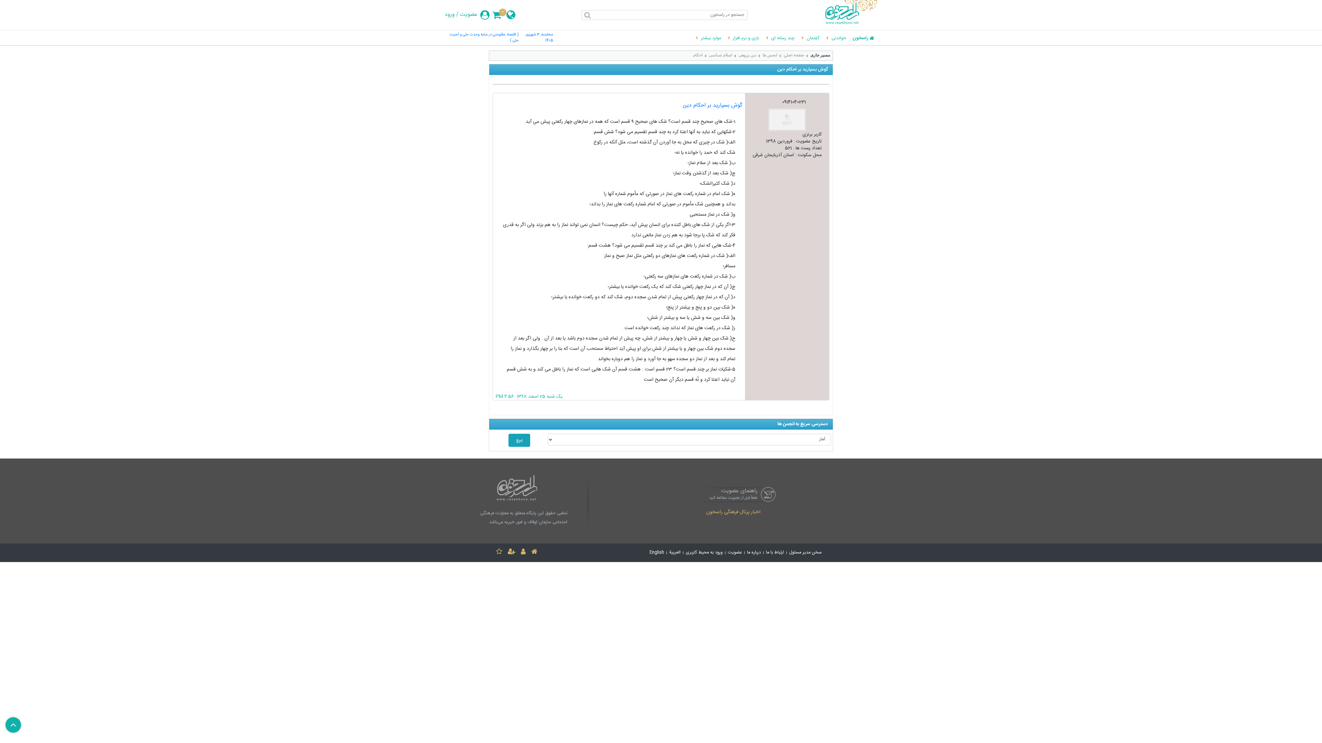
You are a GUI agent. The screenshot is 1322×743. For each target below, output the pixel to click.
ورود (450, 15)
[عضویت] (511, 553)
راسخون (860, 38)
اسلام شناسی (720, 55)
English (657, 552)
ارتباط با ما (775, 552)
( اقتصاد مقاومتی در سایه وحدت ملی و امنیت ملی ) (484, 38)
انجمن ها (770, 55)
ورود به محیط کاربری (704, 552)
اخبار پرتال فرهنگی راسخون (733, 512)
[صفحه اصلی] (534, 553)
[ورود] (523, 553)
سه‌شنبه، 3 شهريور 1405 (539, 38)
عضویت (469, 15)
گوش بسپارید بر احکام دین (712, 105)
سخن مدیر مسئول (805, 552)
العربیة (675, 552)
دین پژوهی (747, 55)
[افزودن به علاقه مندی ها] (499, 553)
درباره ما (754, 552)
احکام (698, 55)
